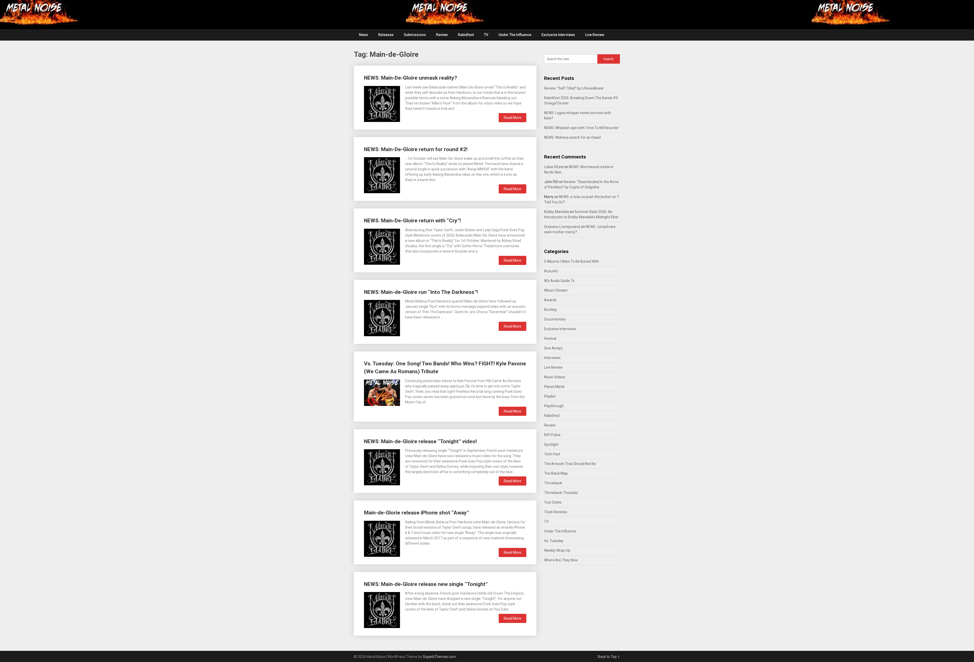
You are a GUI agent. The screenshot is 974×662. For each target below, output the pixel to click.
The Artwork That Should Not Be (570, 464)
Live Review (594, 35)
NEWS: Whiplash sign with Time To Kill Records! (581, 128)
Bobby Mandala (556, 212)
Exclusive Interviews (558, 35)
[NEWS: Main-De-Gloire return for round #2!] (382, 174)
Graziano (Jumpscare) (562, 227)
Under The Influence (514, 35)
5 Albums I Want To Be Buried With (571, 261)
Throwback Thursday (561, 493)
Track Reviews (555, 512)
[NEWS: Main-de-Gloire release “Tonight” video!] (382, 466)
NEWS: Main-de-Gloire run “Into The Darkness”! (421, 292)
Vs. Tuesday (553, 541)
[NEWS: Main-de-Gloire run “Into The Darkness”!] (382, 317)
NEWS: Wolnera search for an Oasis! (572, 137)
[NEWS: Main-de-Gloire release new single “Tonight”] (382, 609)
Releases (386, 35)
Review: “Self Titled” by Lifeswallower (574, 88)
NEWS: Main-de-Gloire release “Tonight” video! (420, 441)
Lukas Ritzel (553, 167)
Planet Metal (554, 387)
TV (486, 35)
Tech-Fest (552, 454)
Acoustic (551, 271)
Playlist (549, 396)
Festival (550, 338)
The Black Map (556, 473)
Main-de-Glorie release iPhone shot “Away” (416, 513)
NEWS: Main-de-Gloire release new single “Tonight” (426, 584)
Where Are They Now (561, 560)
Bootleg (550, 310)
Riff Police (552, 435)
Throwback (553, 483)
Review (442, 35)
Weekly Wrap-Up (557, 550)
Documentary (555, 319)
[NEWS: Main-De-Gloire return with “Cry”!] (382, 246)
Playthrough (554, 406)
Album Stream (556, 290)
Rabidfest (466, 35)
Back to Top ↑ (609, 657)
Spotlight (551, 444)
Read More (512, 118)
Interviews (552, 358)
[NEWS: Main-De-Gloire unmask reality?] (382, 103)
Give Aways (553, 348)
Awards (550, 300)
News (363, 35)
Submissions (415, 35)
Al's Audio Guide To (559, 281)
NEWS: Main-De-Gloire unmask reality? (410, 78)
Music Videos (554, 377)
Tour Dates (553, 502)
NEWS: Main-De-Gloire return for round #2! (415, 149)
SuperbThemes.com (439, 657)
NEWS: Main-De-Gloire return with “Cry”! (412, 221)
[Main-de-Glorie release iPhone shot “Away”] (382, 538)
